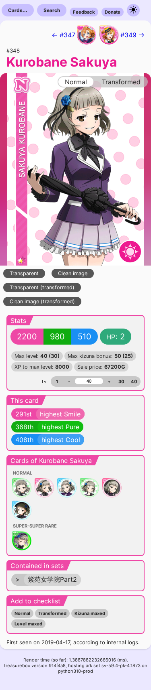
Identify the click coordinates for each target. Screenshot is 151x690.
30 (121, 381)
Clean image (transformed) (42, 301)
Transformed (52, 613)
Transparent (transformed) (42, 287)
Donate (112, 12)
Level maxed (28, 624)
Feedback (84, 12)
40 (134, 381)
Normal (22, 613)
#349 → (132, 35)
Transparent (24, 273)
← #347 (63, 35)
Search (51, 10)
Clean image (72, 273)
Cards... (17, 10)
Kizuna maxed (89, 613)
